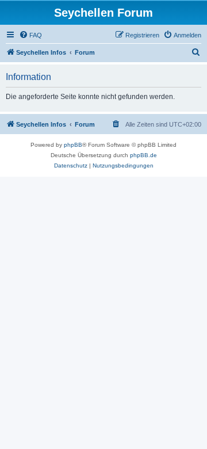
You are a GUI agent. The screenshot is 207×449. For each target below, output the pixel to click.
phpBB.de (143, 155)
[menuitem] (30, 35)
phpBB (73, 145)
